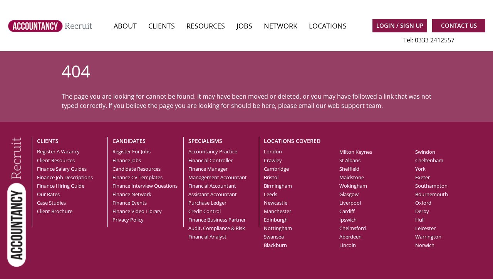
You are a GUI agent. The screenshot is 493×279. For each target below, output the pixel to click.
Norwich (424, 245)
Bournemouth (431, 194)
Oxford (423, 202)
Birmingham (278, 185)
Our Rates (48, 194)
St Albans (350, 160)
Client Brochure (54, 211)
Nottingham (278, 228)
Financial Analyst (207, 236)
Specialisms (205, 141)
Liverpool (350, 202)
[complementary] (16, 201)
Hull (419, 219)
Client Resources (56, 160)
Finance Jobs (126, 160)
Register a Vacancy (58, 151)
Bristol (271, 177)
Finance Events (129, 202)
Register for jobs (131, 151)
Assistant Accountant (212, 194)
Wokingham (353, 185)
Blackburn (275, 245)
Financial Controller (210, 160)
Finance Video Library (137, 211)
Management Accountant (217, 177)
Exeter (422, 177)
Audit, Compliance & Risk (216, 228)
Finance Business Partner (217, 219)
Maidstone (351, 177)
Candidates (129, 141)
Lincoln (347, 245)
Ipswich (348, 219)
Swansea (274, 236)
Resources (205, 25)
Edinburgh (276, 219)
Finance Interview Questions (145, 185)
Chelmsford (352, 228)
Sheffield (349, 168)
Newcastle (275, 202)
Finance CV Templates (137, 177)
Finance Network (131, 194)
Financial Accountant (212, 185)
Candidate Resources (136, 168)
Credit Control (204, 211)
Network (280, 25)
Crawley (273, 160)
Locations (328, 25)
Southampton (431, 185)
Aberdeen (350, 236)
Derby (422, 211)
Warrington (428, 236)
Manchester (277, 211)
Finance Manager (208, 168)
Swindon (425, 151)
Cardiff (347, 211)
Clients (161, 25)
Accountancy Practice (212, 151)
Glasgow (349, 194)
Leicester (425, 228)
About (125, 25)
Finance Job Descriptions (65, 177)
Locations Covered (292, 141)
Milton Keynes (355, 151)
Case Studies (51, 202)
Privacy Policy (128, 219)
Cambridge (276, 168)
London (273, 151)
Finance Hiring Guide (60, 185)
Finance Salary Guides (62, 168)
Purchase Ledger (207, 202)
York (420, 168)
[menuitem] (125, 26)
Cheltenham (429, 160)
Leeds (270, 194)
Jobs (244, 25)
